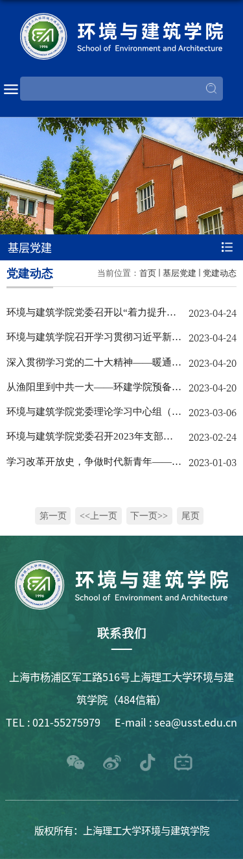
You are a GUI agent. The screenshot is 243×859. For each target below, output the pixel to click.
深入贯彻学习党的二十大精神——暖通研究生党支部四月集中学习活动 (93, 365)
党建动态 (220, 273)
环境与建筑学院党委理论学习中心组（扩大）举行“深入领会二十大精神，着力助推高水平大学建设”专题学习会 (93, 415)
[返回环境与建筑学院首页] (122, 36)
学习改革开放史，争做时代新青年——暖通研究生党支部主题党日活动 (93, 465)
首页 (147, 273)
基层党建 (179, 273)
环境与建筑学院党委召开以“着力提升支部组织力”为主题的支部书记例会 (91, 315)
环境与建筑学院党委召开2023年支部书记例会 (89, 439)
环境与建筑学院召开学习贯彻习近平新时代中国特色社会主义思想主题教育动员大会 (93, 340)
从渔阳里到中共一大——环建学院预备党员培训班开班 (93, 390)
